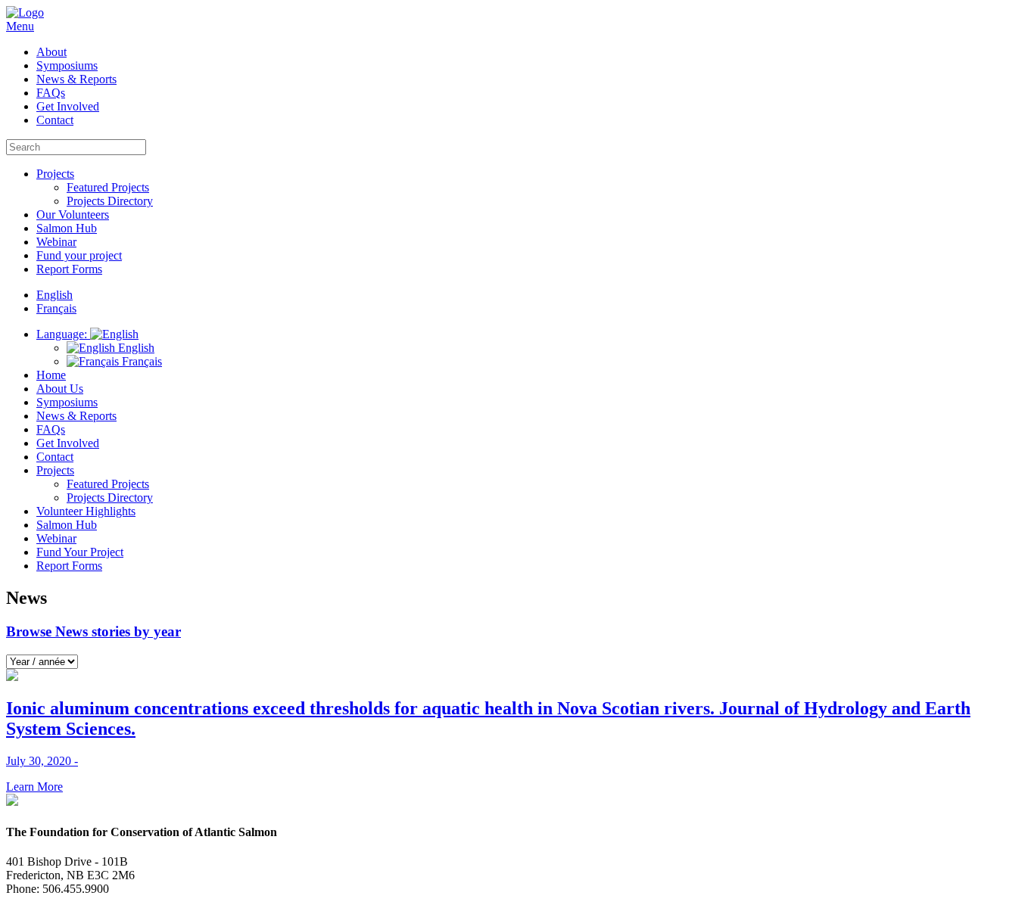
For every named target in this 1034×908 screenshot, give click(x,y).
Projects (55, 173)
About (51, 51)
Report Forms (69, 269)
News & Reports (76, 79)
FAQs (50, 92)
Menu (20, 26)
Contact (54, 120)
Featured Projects (108, 187)
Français (140, 361)
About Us (59, 388)
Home (51, 374)
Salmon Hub (66, 228)
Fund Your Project (79, 552)
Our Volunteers (72, 214)
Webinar (56, 241)
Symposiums (67, 65)
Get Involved (67, 106)
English (134, 347)
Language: (63, 334)
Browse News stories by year (93, 631)
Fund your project (79, 255)
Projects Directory (110, 200)
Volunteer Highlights (85, 511)
